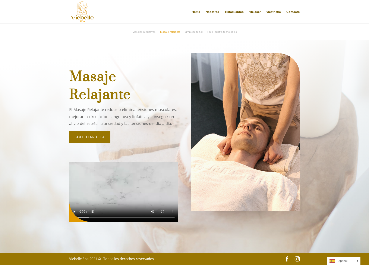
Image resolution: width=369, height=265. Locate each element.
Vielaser (255, 11)
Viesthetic (273, 11)
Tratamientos (234, 11)
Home (196, 11)
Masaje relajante (170, 32)
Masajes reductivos (143, 32)
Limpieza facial (194, 32)
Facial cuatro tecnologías (222, 32)
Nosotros (212, 11)
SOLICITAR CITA (90, 137)
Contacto (293, 11)
